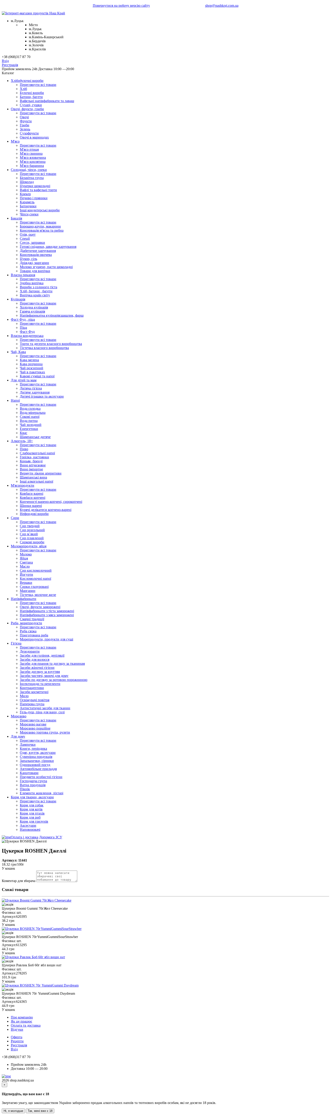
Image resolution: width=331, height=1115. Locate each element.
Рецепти (17, 1041)
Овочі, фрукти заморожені (40, 607)
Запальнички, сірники (37, 761)
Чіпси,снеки (29, 214)
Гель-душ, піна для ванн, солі (42, 712)
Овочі (24, 117)
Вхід (5, 61)
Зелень (25, 129)
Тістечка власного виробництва (44, 348)
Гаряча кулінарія (32, 311)
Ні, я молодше (13, 1111)
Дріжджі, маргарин (34, 263)
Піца (23, 327)
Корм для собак (31, 805)
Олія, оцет (28, 234)
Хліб (23, 89)
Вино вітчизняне (33, 465)
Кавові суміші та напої (37, 376)
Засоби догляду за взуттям (40, 672)
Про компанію (22, 1017)
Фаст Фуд (27, 332)
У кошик (8, 868)
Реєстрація (10, 65)
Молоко (26, 554)
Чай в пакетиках (32, 372)
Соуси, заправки (32, 242)
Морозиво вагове (33, 724)
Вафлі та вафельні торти (38, 190)
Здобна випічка (31, 283)
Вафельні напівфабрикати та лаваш (47, 101)
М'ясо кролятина (32, 161)
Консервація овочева (36, 255)
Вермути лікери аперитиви (40, 473)
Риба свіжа (28, 631)
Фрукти (26, 121)
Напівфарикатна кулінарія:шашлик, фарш (52, 315)
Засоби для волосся (34, 659)
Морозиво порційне (35, 728)
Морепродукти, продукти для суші (46, 639)
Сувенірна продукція (36, 757)
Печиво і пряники (34, 198)
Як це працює (21, 1021)
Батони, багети (31, 97)
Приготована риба (34, 635)
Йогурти (26, 574)
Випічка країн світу (35, 295)
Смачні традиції (32, 619)
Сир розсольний (32, 530)
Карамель (27, 202)
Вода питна (29, 421)
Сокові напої (29, 417)
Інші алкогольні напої (36, 481)
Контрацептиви (32, 688)
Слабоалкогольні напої (37, 453)
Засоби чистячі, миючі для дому (44, 676)
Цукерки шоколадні (35, 186)
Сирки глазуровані (34, 587)
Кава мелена (29, 360)
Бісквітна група (32, 178)
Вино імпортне (31, 469)
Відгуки (17, 1029)
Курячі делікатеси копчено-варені (45, 510)
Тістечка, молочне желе (38, 595)
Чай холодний (30, 425)
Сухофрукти (29, 133)
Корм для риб (30, 817)
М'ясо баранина (32, 166)
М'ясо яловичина (33, 157)
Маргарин (27, 591)
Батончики (28, 206)
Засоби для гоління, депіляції (42, 655)
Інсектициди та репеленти (40, 684)
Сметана (26, 562)
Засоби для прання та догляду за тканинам (52, 663)
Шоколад (27, 182)
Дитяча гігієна (31, 388)
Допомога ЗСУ (50, 837)
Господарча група (33, 781)
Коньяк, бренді (31, 461)
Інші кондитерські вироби (40, 210)
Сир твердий (30, 526)
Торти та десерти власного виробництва (51, 344)
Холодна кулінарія (34, 307)
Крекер (25, 194)
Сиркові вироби (32, 542)
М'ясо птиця (29, 149)
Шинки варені (31, 506)
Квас (23, 433)
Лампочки (28, 744)
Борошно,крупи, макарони (40, 226)
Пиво (24, 449)
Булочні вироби (32, 93)
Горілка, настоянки (34, 457)
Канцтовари (29, 773)
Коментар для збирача (18, 881)
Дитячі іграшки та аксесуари (42, 396)
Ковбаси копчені (32, 497)
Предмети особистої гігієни (41, 777)
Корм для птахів (32, 813)
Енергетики (29, 429)
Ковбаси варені (31, 493)
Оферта (16, 1037)
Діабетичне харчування (38, 251)
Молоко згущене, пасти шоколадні (46, 267)
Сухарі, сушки (31, 105)
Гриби (24, 125)
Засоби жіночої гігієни (37, 667)
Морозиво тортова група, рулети (45, 732)
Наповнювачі (30, 829)
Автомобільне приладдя (38, 769)
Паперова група (32, 704)
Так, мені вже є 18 (40, 1111)
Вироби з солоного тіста (38, 287)
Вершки (26, 582)
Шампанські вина (33, 477)
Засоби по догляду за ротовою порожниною (53, 680)
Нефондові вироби (34, 514)
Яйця (24, 558)
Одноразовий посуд (35, 765)
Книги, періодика (33, 748)
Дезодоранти (30, 651)
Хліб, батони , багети (36, 291)
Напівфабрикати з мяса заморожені (47, 615)
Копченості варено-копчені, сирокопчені (51, 502)
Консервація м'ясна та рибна (41, 230)
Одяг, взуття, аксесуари (38, 753)
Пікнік (25, 789)
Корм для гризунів (34, 821)
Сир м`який (29, 534)
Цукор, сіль (28, 259)
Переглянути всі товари (38, 85)
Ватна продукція (32, 785)
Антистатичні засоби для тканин (45, 708)
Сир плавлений (32, 538)
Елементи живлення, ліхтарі (41, 793)
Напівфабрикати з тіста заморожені (47, 611)
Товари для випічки (35, 271)
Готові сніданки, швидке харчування (48, 247)
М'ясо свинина (31, 153)
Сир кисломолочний (36, 570)
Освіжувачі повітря (34, 700)
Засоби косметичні (34, 692)
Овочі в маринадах (34, 137)
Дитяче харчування (35, 392)
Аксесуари (28, 825)
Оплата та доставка (26, 1025)
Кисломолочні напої (35, 578)
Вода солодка (30, 408)
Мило (24, 696)
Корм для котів (31, 809)
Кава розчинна (31, 364)
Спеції (25, 238)
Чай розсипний (31, 368)
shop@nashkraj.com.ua (221, 5)
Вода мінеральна (32, 412)
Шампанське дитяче (35, 437)
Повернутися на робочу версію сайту (121, 5)
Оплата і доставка (24, 837)
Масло (25, 566)
